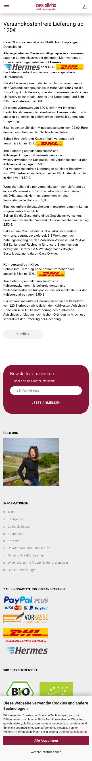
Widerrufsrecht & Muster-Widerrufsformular (38, 562)
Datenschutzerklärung (73, 731)
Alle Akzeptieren (46, 740)
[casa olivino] (46, 6)
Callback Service (19, 526)
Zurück (23, 334)
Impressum (15, 534)
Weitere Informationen (46, 752)
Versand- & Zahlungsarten (26, 555)
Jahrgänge (15, 519)
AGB (11, 512)
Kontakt (13, 541)
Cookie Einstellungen (22, 570)
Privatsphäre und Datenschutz (29, 548)
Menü (6, 6)
